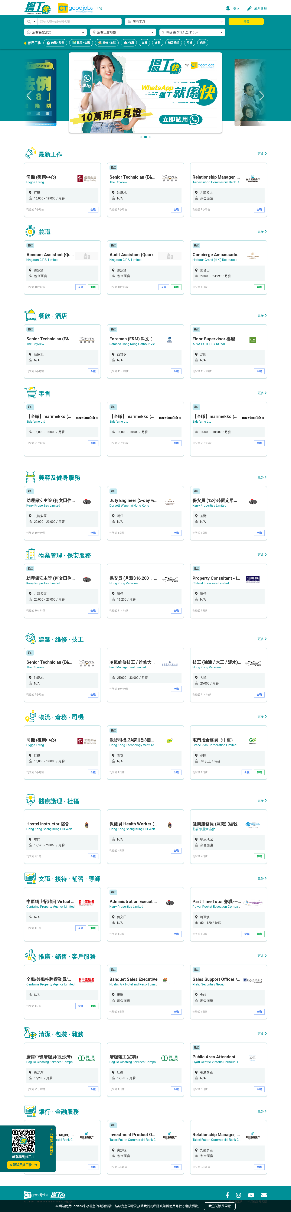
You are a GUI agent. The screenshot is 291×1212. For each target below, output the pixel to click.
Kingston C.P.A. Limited (42, 260)
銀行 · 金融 (83, 42)
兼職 (93, 287)
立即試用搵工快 (21, 1165)
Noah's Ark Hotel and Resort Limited (134, 984)
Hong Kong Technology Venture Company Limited (144, 745)
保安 (203, 42)
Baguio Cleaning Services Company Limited (56, 1062)
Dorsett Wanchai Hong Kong (129, 505)
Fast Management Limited (127, 667)
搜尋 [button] (246, 21)
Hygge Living (35, 182)
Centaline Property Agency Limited (50, 907)
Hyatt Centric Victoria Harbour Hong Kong (222, 1062)
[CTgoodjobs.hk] (36, 1194)
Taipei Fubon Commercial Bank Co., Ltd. (220, 182)
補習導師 (173, 42)
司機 (189, 42)
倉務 (157, 42)
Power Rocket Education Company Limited (222, 907)
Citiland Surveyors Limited (211, 583)
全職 (93, 209)
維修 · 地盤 (109, 42)
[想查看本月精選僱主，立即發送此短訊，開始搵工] (145, 92)
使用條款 (175, 1206)
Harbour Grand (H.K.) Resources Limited (220, 260)
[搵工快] (58, 1194)
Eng (99, 8)
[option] (62, 190)
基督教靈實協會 (204, 829)
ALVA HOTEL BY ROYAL (209, 344)
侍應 (131, 42)
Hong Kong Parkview (123, 583)
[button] (31, 21)
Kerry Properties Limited (43, 505)
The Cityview (118, 182)
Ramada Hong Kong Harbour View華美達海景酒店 (144, 344)
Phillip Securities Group (209, 984)
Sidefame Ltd (35, 421)
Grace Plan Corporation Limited (214, 745)
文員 (144, 42)
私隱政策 (159, 1206)
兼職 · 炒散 (57, 42)
